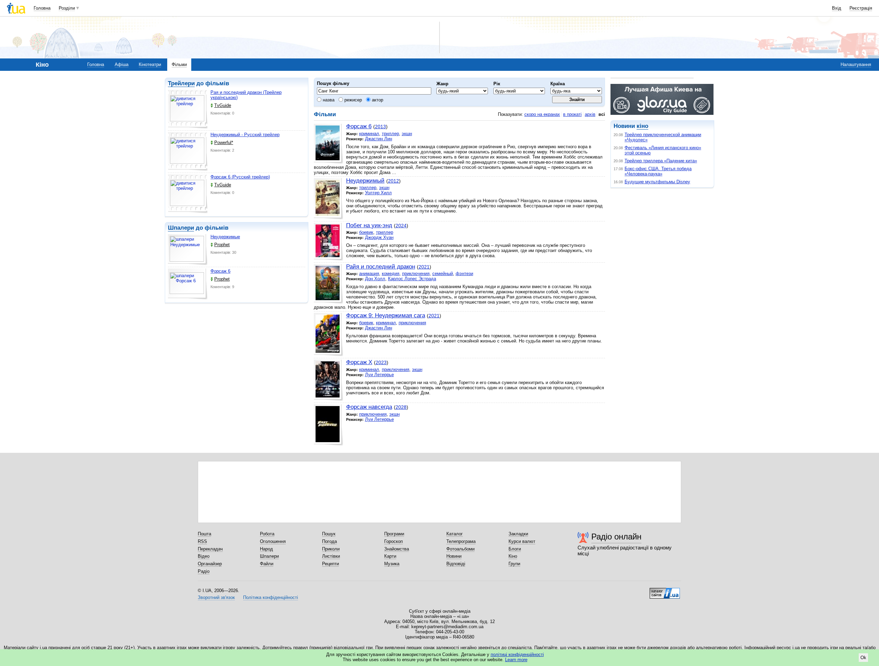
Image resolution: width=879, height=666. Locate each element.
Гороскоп (393, 541)
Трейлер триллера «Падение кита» (661, 160)
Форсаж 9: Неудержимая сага (385, 315)
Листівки (331, 556)
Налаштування (856, 64)
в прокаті (572, 114)
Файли (266, 563)
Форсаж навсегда (369, 407)
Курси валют (522, 541)
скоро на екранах (542, 114)
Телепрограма (461, 541)
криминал (369, 133)
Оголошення (273, 541)
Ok (863, 657)
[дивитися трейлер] (188, 109)
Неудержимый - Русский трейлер (244, 134)
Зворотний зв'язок (216, 597)
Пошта (204, 533)
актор (376, 99)
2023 (381, 362)
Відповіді (455, 563)
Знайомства (396, 549)
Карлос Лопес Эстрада (412, 278)
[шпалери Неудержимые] (188, 249)
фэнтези (464, 273)
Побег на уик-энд (369, 225)
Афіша (121, 64)
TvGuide (222, 105)
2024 (401, 225)
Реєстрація (860, 8)
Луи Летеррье (379, 374)
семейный (442, 273)
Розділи (67, 8)
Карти (390, 556)
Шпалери (181, 228)
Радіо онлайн (616, 536)
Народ (266, 549)
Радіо (203, 571)
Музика (391, 563)
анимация (369, 273)
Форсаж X (359, 362)
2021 (424, 267)
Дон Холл (375, 278)
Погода (329, 541)
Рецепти (330, 563)
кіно (642, 126)
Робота (267, 533)
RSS (202, 541)
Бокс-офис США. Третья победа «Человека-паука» (658, 171)
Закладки (518, 533)
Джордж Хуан (379, 237)
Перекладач (210, 549)
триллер (390, 133)
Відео (203, 556)
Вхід (836, 8)
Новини (453, 556)
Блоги (515, 549)
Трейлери (181, 83)
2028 (401, 407)
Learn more (516, 659)
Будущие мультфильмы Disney (657, 181)
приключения (416, 273)
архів (590, 114)
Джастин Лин (378, 138)
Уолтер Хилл (378, 192)
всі (601, 114)
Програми (394, 533)
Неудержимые (225, 236)
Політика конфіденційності (270, 597)
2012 (393, 181)
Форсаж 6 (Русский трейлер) (240, 176)
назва (327, 99)
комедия (390, 273)
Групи (514, 563)
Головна (42, 8)
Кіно (513, 556)
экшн (407, 133)
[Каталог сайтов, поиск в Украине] (665, 590)
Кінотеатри (150, 64)
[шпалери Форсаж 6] (188, 284)
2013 (380, 126)
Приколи (331, 549)
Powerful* (223, 142)
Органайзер (210, 563)
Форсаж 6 (220, 271)
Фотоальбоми (460, 549)
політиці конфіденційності (517, 654)
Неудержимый (365, 180)
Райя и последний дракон (380, 266)
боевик (366, 232)
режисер (352, 99)
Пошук (328, 533)
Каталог (454, 533)
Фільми (179, 64)
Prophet (222, 244)
